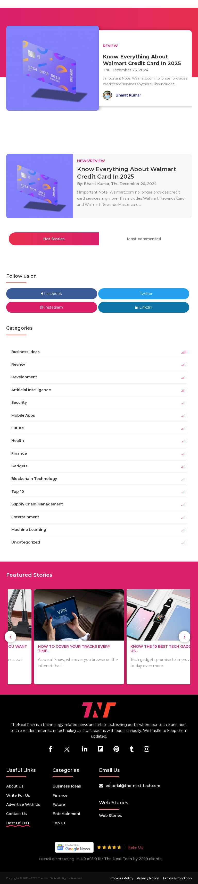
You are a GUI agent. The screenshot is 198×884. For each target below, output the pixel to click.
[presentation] (10, 637)
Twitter (145, 293)
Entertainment (66, 813)
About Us (14, 786)
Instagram (53, 307)
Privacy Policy (148, 878)
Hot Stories (54, 239)
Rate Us (135, 847)
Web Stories (110, 815)
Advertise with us (23, 804)
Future (59, 804)
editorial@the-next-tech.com (133, 785)
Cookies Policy (121, 878)
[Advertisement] (100, 130)
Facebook (52, 293)
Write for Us (18, 795)
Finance (60, 795)
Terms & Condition (177, 878)
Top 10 (59, 823)
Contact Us (16, 813)
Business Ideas (67, 786)
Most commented (144, 239)
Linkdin (145, 307)
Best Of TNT (18, 823)
